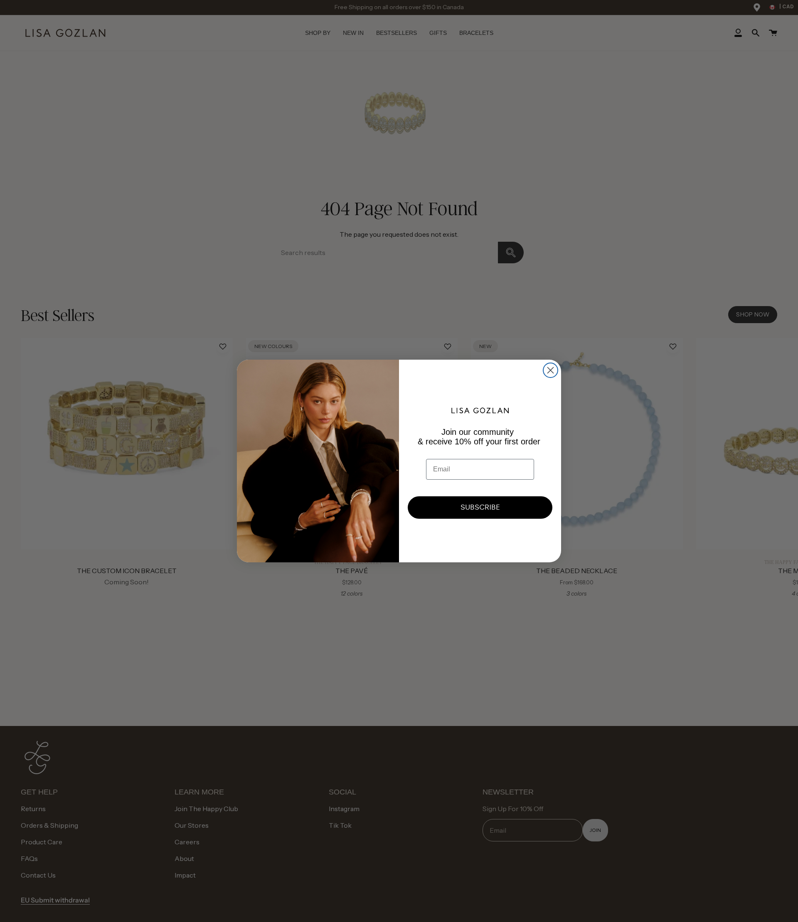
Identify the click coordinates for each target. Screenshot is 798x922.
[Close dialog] (550, 370)
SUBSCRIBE (480, 507)
